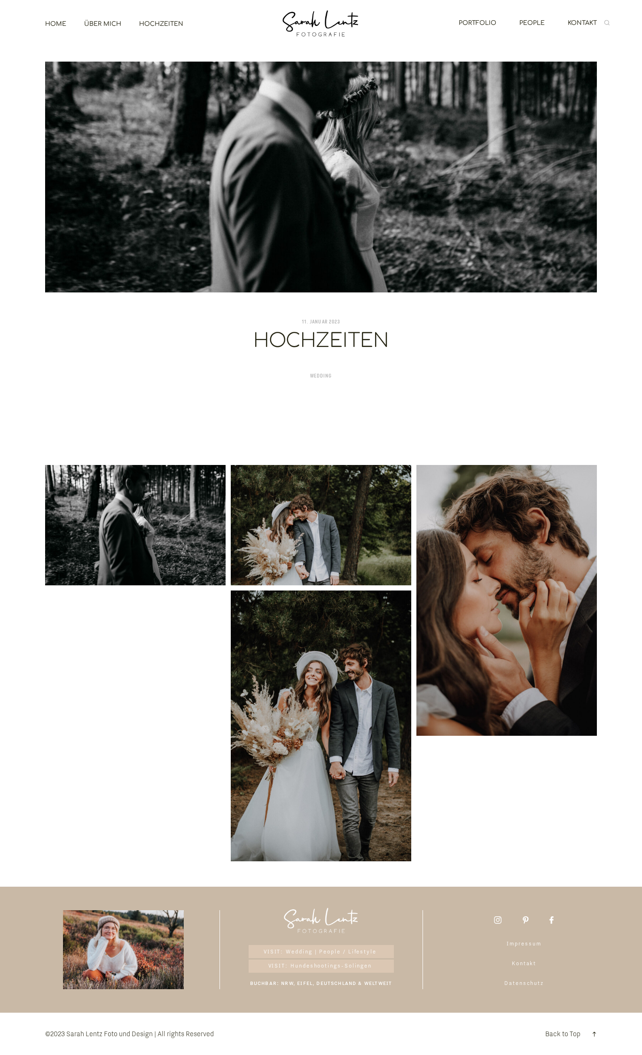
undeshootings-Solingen (333, 965)
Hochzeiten (161, 24)
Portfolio (477, 23)
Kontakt (582, 23)
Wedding (321, 376)
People (532, 23)
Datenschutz (524, 983)
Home (55, 24)
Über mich (102, 24)
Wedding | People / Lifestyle (331, 951)
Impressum (524, 943)
